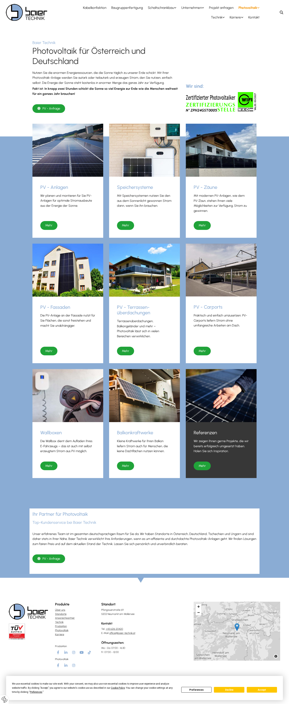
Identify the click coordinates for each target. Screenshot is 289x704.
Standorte (60, 614)
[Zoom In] (199, 607)
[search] (281, 12)
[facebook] (58, 652)
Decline (229, 689)
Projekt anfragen (221, 8)
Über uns (60, 609)
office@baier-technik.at (122, 633)
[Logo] (26, 12)
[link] (159, 8)
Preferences (196, 689)
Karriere (235, 17)
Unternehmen (191, 8)
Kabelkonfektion (94, 8)
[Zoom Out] (199, 612)
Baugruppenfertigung (127, 8)
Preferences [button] (36, 692)
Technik (216, 17)
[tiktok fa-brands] (89, 652)
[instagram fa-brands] (74, 652)
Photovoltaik (247, 8)
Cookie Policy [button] (118, 688)
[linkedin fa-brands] (66, 652)
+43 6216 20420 (114, 628)
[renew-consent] (4, 699)
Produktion (61, 626)
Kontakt (254, 17)
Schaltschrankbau (161, 8)
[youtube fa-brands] (82, 652)
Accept (262, 689)
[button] (48, 108)
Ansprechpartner (65, 617)
